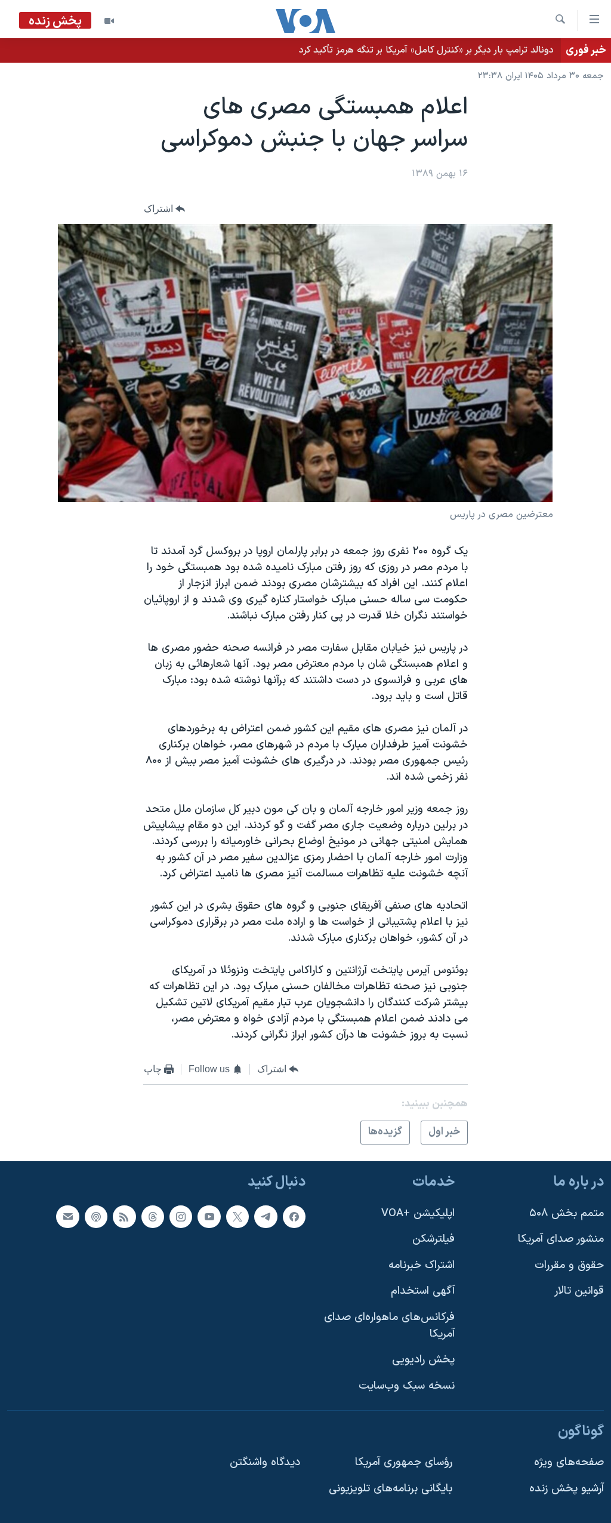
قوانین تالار (579, 1292)
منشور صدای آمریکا (561, 1239)
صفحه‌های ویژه (569, 1462)
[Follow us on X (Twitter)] (237, 1216)
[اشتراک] (67, 1216)
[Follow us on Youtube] (209, 1216)
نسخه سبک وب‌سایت (407, 1386)
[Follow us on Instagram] (180, 1216)
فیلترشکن (433, 1239)
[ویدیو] (109, 21)
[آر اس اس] (124, 1216)
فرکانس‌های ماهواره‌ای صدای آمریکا (389, 1325)
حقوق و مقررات (569, 1265)
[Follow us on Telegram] (265, 1216)
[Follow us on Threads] (152, 1216)
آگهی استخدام (423, 1292)
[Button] (165, 209)
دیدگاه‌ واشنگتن (265, 1462)
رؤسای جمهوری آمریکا (403, 1462)
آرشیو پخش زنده (566, 1489)
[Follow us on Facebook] (294, 1216)
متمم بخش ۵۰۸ (566, 1213)
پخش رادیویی (423, 1360)
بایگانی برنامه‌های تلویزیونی (390, 1489)
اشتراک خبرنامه (421, 1265)
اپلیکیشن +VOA (418, 1213)
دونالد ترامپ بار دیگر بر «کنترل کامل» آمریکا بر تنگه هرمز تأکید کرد (426, 50)
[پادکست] (96, 1216)
